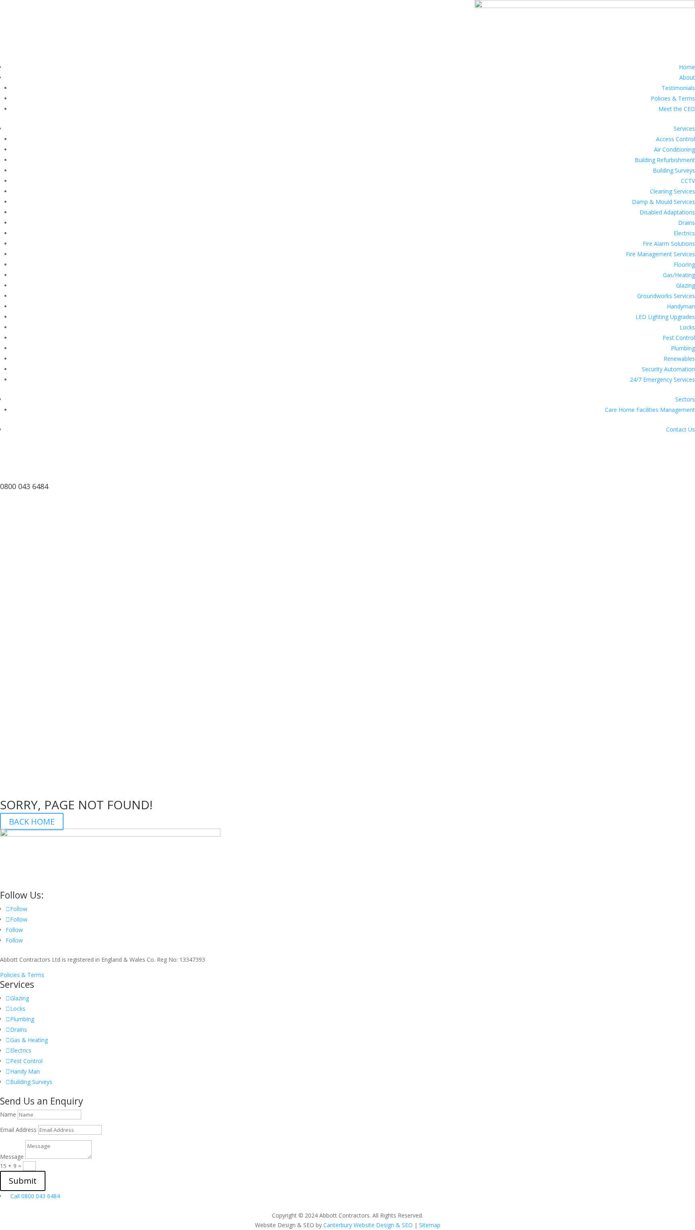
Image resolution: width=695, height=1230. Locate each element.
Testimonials (678, 88)
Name (8, 1114)
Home (687, 67)
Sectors (685, 399)
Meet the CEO (676, 109)
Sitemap (429, 1225)
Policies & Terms (673, 98)
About (687, 77)
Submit (23, 1180)
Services (684, 128)
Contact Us (680, 429)
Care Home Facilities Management (650, 409)
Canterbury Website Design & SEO (368, 1225)
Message (12, 1156)
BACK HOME (32, 821)
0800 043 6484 (24, 486)
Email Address (18, 1129)
